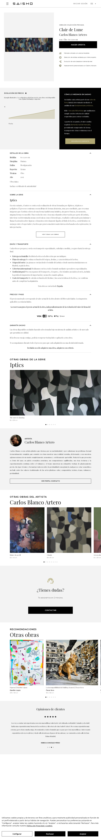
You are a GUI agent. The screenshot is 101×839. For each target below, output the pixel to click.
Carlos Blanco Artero (73, 34)
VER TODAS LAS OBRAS (50, 234)
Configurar (17, 834)
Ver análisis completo (80, 141)
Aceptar (83, 834)
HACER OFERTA (78, 45)
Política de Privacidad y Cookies (39, 826)
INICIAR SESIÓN (80, 4)
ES (92, 4)
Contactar (50, 610)
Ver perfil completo (50, 481)
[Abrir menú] (7, 3)
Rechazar (50, 834)
